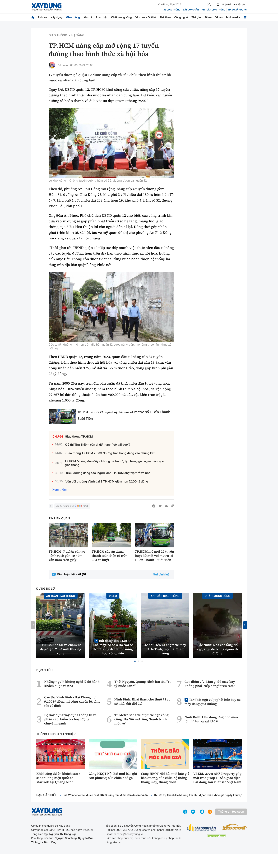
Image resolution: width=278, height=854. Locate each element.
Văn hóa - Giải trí (145, 17)
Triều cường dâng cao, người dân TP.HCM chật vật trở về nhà (107, 473)
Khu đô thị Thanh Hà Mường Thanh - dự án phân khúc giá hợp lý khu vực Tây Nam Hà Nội (208, 795)
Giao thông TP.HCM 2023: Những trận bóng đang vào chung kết (109, 453)
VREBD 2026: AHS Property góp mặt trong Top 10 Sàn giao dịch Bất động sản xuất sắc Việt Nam (217, 778)
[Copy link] (172, 506)
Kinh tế (87, 17)
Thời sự (42, 17)
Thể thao (165, 17)
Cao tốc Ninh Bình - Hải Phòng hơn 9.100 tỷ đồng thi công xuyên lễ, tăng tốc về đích (72, 701)
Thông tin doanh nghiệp (56, 734)
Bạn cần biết (46, 795)
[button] (135, 661)
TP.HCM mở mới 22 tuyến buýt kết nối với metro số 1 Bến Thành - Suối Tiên (154, 555)
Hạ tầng (77, 35)
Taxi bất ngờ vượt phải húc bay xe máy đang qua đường (213, 701)
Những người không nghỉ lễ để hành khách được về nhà (72, 684)
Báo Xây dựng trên (65, 506)
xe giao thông (171, 10)
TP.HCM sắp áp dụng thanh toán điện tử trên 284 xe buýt (109, 555)
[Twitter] (160, 506)
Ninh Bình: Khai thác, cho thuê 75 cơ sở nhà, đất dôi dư (142, 701)
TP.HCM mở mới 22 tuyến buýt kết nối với (106, 412)
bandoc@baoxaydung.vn (128, 834)
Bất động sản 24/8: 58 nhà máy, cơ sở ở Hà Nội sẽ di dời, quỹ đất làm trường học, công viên (113, 646)
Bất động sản (191, 10)
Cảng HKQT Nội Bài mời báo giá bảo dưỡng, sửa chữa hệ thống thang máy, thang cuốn (165, 778)
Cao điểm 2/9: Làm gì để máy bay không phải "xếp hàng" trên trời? (210, 684)
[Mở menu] (245, 17)
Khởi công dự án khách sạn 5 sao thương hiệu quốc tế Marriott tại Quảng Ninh (58, 778)
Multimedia (233, 17)
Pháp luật (101, 17)
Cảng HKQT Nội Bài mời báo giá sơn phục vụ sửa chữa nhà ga (113, 776)
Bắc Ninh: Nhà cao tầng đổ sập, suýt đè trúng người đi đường (217, 649)
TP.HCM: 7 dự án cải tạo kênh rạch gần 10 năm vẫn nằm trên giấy (67, 555)
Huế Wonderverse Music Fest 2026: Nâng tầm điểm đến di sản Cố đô (105, 795)
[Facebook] (154, 506)
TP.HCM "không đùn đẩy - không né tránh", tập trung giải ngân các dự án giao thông (115, 463)
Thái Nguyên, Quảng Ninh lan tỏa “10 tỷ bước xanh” (142, 684)
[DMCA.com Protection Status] (216, 836)
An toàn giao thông (213, 10)
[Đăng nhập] (218, 4)
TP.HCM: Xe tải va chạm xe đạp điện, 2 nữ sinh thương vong (60, 649)
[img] (111, 143)
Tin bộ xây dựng (237, 10)
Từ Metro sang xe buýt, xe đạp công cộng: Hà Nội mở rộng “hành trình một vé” (141, 719)
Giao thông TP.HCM (79, 436)
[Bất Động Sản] (201, 828)
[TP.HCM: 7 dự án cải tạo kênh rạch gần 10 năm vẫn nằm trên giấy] (68, 535)
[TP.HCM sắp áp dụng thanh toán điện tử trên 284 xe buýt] (111, 535)
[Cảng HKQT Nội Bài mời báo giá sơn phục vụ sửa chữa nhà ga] (113, 754)
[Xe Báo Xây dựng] (234, 827)
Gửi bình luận (162, 574)
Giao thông (73, 17)
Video (218, 17)
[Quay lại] (51, 506)
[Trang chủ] (32, 17)
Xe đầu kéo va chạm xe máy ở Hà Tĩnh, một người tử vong (165, 649)
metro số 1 (143, 411)
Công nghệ (181, 17)
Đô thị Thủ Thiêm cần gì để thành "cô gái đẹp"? (97, 444)
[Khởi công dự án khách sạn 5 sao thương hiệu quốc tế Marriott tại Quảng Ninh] (60, 754)
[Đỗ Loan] (52, 65)
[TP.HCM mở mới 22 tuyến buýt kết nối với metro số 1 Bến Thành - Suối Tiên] (62, 416)
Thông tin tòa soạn (231, 811)
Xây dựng (57, 17)
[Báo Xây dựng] (46, 7)
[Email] (167, 506)
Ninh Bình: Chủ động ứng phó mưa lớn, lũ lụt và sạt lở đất (211, 719)
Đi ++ (208, 17)
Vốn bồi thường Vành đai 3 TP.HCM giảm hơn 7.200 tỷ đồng (106, 481)
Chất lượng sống (121, 17)
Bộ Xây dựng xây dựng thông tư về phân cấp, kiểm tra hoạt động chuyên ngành (70, 719)
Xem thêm (59, 489)
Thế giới (196, 17)
